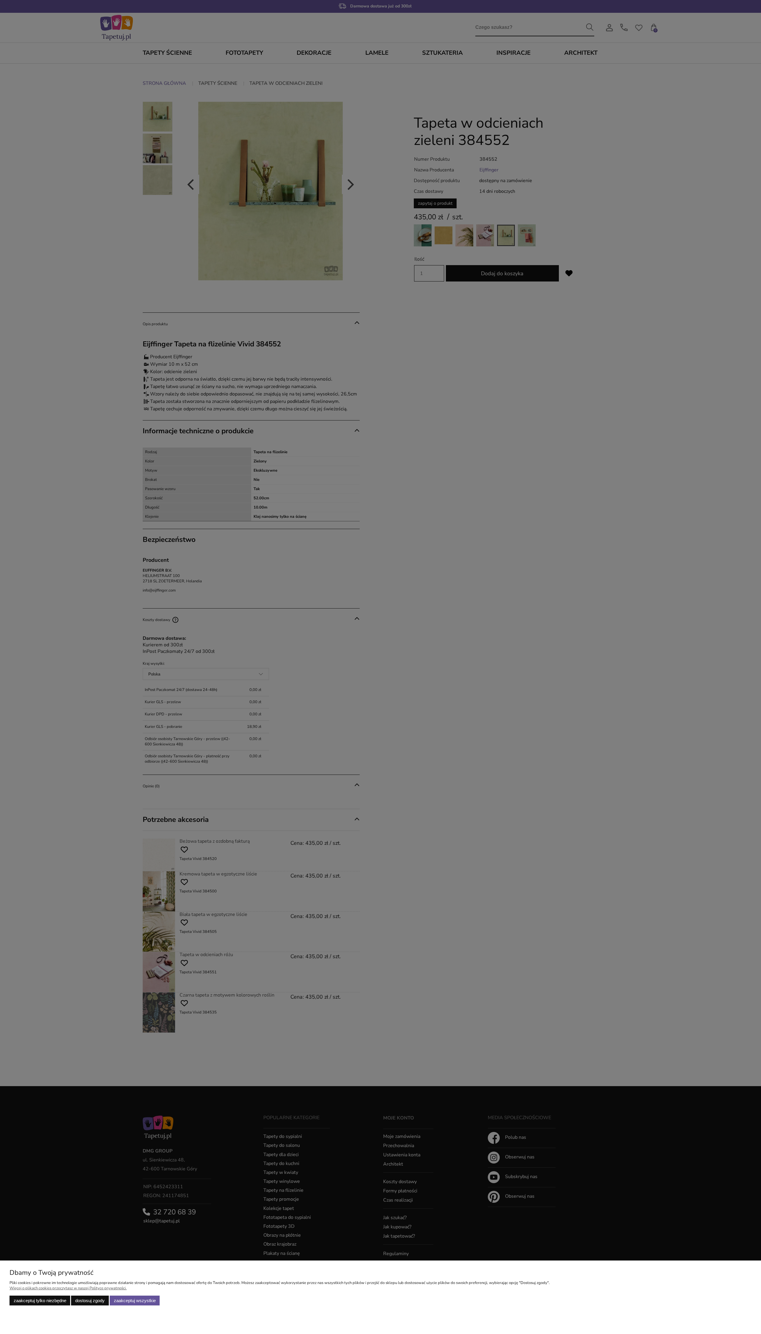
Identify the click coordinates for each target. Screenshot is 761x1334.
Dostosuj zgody (90, 1300)
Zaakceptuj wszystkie (135, 1300)
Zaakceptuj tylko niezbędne (40, 1300)
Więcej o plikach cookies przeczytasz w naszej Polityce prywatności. (68, 1288)
